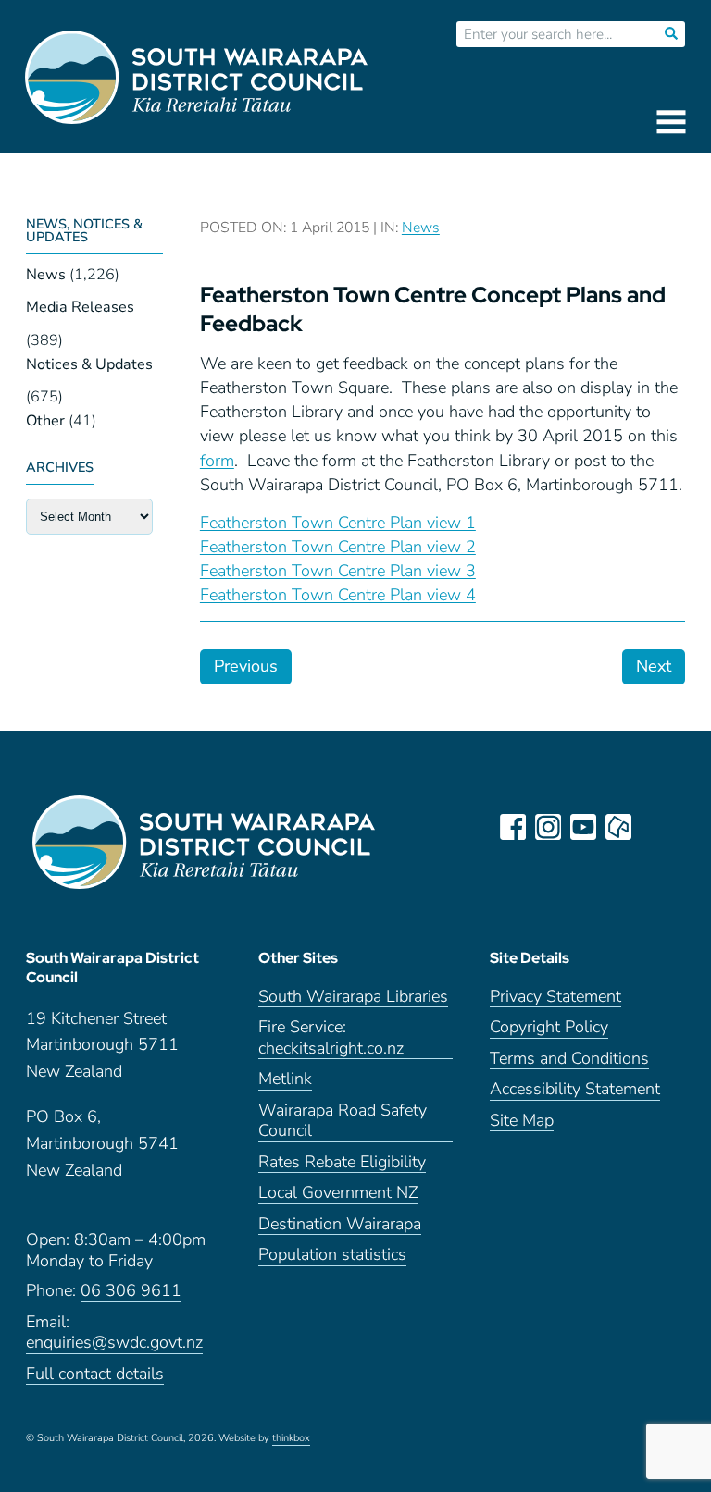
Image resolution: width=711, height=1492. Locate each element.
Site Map (522, 1120)
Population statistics (332, 1254)
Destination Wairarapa (339, 1224)
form (217, 461)
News (46, 275)
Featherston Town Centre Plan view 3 (338, 571)
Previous (246, 666)
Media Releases (80, 307)
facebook (513, 827)
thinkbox (291, 1438)
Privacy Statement (555, 996)
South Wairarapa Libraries (353, 996)
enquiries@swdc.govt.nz (114, 1342)
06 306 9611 (131, 1290)
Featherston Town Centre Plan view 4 (338, 595)
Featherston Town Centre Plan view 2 (338, 547)
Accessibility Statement (575, 1089)
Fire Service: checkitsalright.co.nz (331, 1038)
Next (653, 666)
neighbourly (618, 827)
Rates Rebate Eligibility (342, 1162)
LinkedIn (654, 827)
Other (45, 421)
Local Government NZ (338, 1192)
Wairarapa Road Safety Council (342, 1121)
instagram (548, 827)
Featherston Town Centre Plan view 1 (338, 523)
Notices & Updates (89, 364)
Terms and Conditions (569, 1058)
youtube (583, 827)
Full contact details (95, 1374)
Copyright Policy (549, 1027)
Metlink (285, 1079)
